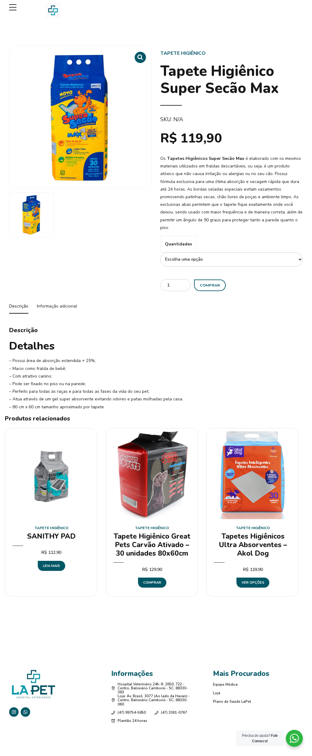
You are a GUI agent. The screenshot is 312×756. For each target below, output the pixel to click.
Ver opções (253, 582)
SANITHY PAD (51, 536)
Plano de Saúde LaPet (232, 701)
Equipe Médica (225, 684)
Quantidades (178, 244)
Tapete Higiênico (183, 53)
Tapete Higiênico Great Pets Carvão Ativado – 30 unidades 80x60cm (152, 545)
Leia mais (51, 566)
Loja (216, 693)
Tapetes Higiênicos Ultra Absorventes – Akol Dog (253, 545)
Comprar (210, 285)
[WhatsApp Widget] (294, 738)
